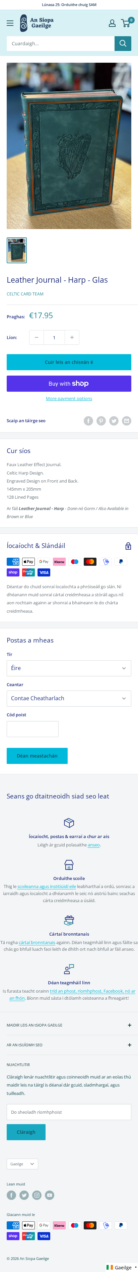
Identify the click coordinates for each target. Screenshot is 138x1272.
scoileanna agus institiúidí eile (46, 886)
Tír (9, 654)
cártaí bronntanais (37, 942)
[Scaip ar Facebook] (88, 421)
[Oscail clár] (10, 23)
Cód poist (16, 715)
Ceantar (15, 684)
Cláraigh (26, 1132)
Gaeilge (16, 1163)
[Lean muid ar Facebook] (11, 1195)
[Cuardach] (123, 43)
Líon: (12, 337)
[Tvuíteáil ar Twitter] (114, 421)
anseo (94, 845)
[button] (122, 1267)
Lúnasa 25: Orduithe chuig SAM (69, 4)
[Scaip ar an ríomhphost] (126, 421)
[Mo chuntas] (112, 23)
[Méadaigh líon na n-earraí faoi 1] (72, 337)
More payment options (69, 398)
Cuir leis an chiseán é (69, 362)
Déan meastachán (37, 756)
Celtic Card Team (25, 294)
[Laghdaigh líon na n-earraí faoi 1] (36, 337)
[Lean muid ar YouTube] (49, 1195)
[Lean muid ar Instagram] (37, 1195)
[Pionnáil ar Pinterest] (101, 421)
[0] (126, 23)
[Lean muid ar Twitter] (24, 1195)
